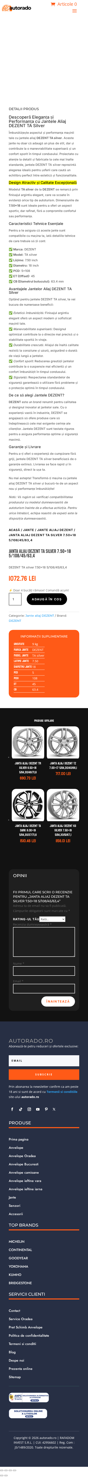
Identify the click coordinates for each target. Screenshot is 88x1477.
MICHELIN (17, 1241)
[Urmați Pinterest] (46, 1109)
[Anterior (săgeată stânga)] (1, 1475)
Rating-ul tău (26, 919)
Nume (18, 963)
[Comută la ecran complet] (6, 1470)
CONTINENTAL (20, 1249)
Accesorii (16, 1213)
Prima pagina (18, 1139)
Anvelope (16, 1147)
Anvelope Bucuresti (23, 1164)
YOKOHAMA (18, 1266)
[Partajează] (10, 1470)
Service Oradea (20, 1319)
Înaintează (58, 1001)
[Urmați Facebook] (12, 1109)
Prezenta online (20, 1368)
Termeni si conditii (22, 1343)
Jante (28, 530)
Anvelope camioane (24, 1172)
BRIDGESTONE (20, 1283)
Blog (12, 1352)
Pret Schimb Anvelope (26, 1327)
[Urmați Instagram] (29, 1109)
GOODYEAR (18, 1258)
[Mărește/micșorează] (1, 1470)
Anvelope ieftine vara (25, 1180)
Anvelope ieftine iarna (25, 1189)
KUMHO (15, 1274)
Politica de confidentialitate (29, 1335)
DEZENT (15, 621)
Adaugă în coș (47, 599)
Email (18, 981)
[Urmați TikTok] (20, 1109)
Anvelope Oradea (22, 1155)
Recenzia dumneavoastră (32, 924)
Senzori (14, 1205)
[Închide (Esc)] (14, 1470)
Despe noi (16, 1360)
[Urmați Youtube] (37, 1109)
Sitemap (15, 1377)
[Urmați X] (54, 1109)
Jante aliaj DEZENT (55, 530)
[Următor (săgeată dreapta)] (6, 1475)
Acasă (14, 530)
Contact (14, 1310)
